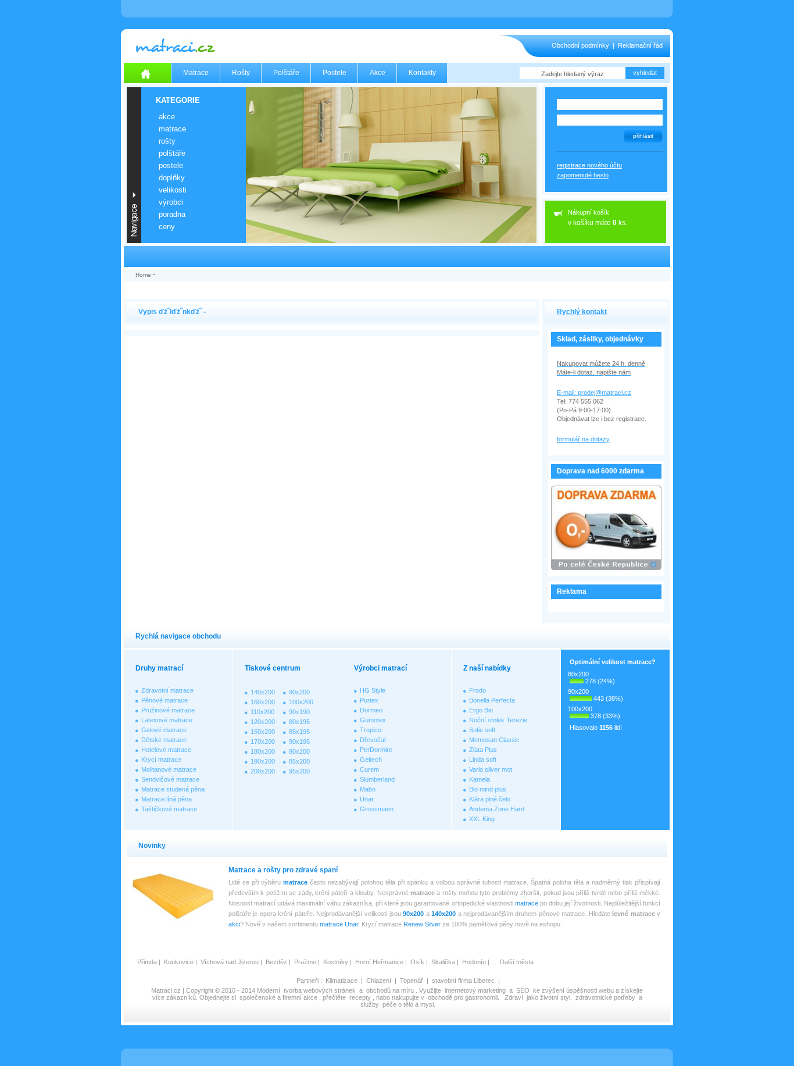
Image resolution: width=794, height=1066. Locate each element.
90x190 (299, 711)
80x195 (299, 721)
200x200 (263, 771)
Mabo (367, 789)
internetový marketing (475, 990)
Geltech (371, 759)
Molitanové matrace (168, 769)
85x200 (299, 761)
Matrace (196, 73)
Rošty (241, 73)
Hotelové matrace (166, 749)
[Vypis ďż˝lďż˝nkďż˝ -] (397, 291)
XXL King (482, 818)
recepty (360, 997)
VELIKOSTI (173, 190)
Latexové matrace (166, 719)
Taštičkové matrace (169, 808)
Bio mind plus (487, 789)
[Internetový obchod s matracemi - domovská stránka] (147, 73)
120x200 (263, 721)
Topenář (411, 980)
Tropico (370, 729)
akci (234, 924)
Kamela (479, 779)
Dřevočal (372, 739)
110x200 (262, 711)
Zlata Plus (483, 749)
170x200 (263, 741)
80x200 (299, 751)
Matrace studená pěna (173, 789)
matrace (295, 882)
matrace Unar (339, 924)
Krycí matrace (161, 759)
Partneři (307, 980)
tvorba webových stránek (320, 990)
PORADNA (172, 214)
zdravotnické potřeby (605, 997)
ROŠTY (167, 141)
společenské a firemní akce (278, 997)
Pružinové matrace (168, 710)
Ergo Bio (481, 710)
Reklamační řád (640, 45)
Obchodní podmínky (580, 45)
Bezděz (276, 961)
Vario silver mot (490, 769)
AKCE (167, 116)
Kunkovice (179, 961)
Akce (377, 73)
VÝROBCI (171, 202)
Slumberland (377, 779)
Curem (369, 769)
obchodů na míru (390, 990)
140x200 (263, 692)
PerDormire (376, 749)
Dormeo (371, 710)
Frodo (477, 690)
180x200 (263, 751)
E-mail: (567, 392)
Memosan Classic (494, 739)
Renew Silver (422, 924)
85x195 (299, 731)
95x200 (299, 771)
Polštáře (286, 73)
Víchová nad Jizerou (230, 961)
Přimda (147, 961)
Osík (417, 961)
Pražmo (305, 961)
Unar (367, 799)
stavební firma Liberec (463, 980)
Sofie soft (482, 729)
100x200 (301, 701)
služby (369, 1004)
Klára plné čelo (489, 799)
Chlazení (378, 980)
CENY (167, 226)
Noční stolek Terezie (498, 719)
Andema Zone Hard (496, 808)
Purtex (369, 700)
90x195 (299, 741)
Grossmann (377, 808)
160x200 (263, 701)
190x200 (263, 761)
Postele (334, 73)
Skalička (443, 961)
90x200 (299, 692)
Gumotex (373, 719)
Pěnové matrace (164, 700)
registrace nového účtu (589, 165)
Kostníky (335, 961)
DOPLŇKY (172, 177)
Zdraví (514, 997)
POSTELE (171, 165)
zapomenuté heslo (583, 175)
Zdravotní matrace (167, 690)
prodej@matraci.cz (604, 392)
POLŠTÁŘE (172, 153)
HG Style (372, 690)
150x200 (263, 731)
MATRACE (172, 128)
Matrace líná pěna (166, 799)
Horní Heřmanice (379, 961)
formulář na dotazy (583, 439)
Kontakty (422, 73)
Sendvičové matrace (170, 779)
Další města (517, 961)
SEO (523, 990)
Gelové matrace (164, 729)
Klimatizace (341, 980)
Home (143, 275)
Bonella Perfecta (492, 700)
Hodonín (474, 961)
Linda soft (482, 759)
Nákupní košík (588, 212)
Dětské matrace (164, 739)
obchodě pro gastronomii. (464, 997)
